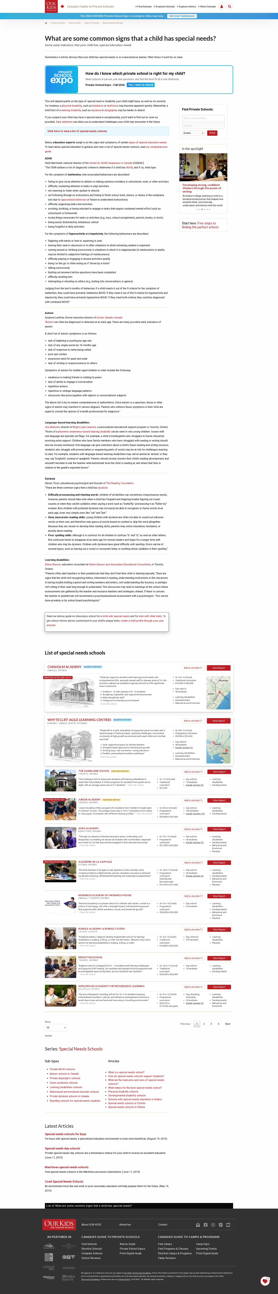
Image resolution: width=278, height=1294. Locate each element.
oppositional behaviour (73, 199)
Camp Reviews (167, 1258)
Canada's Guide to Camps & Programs (189, 1237)
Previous (185, 1023)
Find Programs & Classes (173, 1248)
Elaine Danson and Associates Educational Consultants (120, 564)
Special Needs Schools (81, 1048)
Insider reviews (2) (184, 747)
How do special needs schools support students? (136, 1076)
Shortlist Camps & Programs (175, 1253)
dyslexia (96, 110)
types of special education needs (148, 142)
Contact (162, 1224)
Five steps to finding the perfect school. (200, 225)
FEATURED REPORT (120, 771)
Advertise (125, 1224)
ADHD (129, 167)
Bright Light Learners (84, 427)
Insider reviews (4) (195, 876)
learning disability (71, 110)
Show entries (48, 1029)
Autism (49, 322)
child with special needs (116, 616)
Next (227, 1023)
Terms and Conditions (90, 1279)
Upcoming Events (206, 1248)
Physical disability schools (123, 1091)
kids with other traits (150, 616)
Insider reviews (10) (195, 813)
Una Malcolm (52, 427)
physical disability (72, 105)
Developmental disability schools (127, 1095)
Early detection (64, 121)
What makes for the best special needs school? (135, 1087)
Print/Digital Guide (131, 1253)
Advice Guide (127, 1244)
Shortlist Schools (92, 1248)
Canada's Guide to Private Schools (111, 1237)
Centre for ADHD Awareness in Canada (110, 163)
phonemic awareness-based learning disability (84, 431)
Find (144, 6)
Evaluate (165, 6)
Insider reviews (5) (195, 842)
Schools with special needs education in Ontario (135, 1099)
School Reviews (91, 1258)
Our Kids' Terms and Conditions (137, 1273)
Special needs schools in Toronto (127, 1103)
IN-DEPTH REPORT (93, 667)
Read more (188, 201)
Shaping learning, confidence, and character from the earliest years (202, 188)
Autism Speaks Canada (109, 317)
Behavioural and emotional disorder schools (74, 1091)
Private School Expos (132, 1248)
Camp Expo (202, 1244)
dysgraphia (110, 110)
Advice (187, 6)
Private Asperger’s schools (65, 1078)
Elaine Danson (53, 564)
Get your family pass (182, 16)
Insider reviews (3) (195, 785)
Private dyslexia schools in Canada (69, 1096)
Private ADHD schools (62, 1069)
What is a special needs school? (126, 1072)
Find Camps (165, 1244)
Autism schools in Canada (64, 1073)
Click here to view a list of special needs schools (77, 131)
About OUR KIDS (91, 1224)
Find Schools (89, 1244)
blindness (97, 105)
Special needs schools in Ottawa (126, 1107)
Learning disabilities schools (66, 1087)
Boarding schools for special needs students (75, 1100)
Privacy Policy (124, 1279)
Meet (208, 6)
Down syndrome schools (64, 1082)
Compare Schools (92, 1253)
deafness (112, 105)
